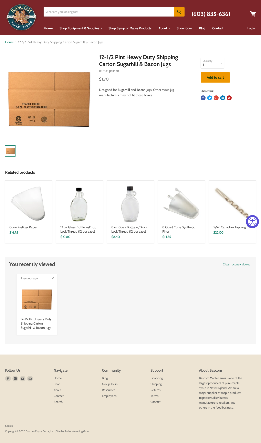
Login (251, 28)
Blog (202, 28)
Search (58, 402)
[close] (53, 278)
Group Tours (109, 384)
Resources (108, 390)
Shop (57, 384)
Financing (156, 378)
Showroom (184, 28)
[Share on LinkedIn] (222, 97)
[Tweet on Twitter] (209, 97)
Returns (155, 390)
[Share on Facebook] (203, 97)
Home (48, 28)
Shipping (155, 384)
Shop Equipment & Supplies (80, 28)
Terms (154, 396)
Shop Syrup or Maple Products (130, 28)
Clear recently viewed (237, 264)
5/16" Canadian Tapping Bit (231, 227)
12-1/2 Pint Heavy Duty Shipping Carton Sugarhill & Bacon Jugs (36, 323)
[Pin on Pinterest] (229, 97)
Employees (109, 396)
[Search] (179, 12)
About (163, 28)
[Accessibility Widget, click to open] (252, 221)
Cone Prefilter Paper (23, 227)
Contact (217, 28)
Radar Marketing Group (77, 431)
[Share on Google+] (216, 97)
